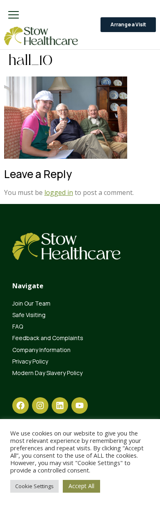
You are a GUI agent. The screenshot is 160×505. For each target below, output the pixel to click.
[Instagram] (40, 405)
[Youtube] (79, 405)
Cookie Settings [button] (34, 486)
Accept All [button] (81, 486)
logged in (58, 192)
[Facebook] (20, 405)
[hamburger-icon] (13, 15)
